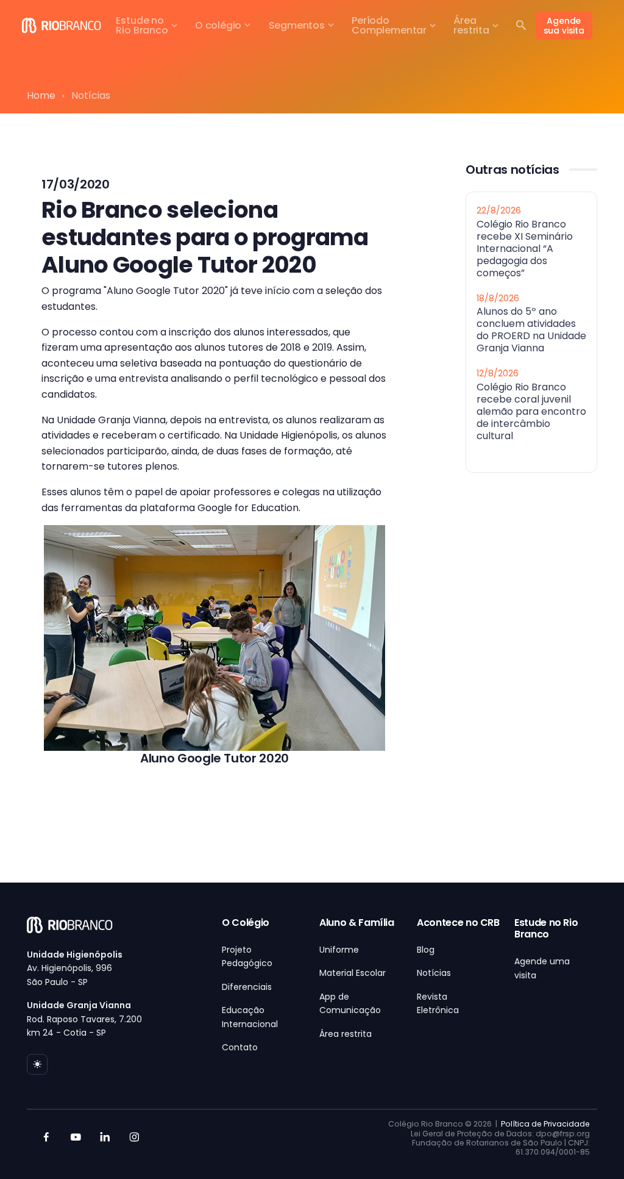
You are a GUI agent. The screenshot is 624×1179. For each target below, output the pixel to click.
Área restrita (345, 1034)
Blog (425, 950)
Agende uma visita (542, 968)
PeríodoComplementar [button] (389, 25)
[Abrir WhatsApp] (593, 1148)
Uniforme (339, 950)
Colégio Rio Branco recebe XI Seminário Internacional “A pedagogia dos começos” (525, 248)
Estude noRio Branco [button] (142, 25)
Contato (240, 1047)
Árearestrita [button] (471, 25)
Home (41, 95)
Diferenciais (247, 987)
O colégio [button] (218, 25)
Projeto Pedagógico (247, 956)
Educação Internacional (250, 1017)
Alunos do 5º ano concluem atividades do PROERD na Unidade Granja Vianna (531, 329)
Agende (564, 26)
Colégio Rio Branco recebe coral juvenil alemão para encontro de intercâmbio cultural (531, 410)
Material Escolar (352, 973)
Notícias (434, 973)
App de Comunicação (350, 1003)
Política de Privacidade (545, 1124)
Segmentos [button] (297, 25)
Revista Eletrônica (438, 1003)
